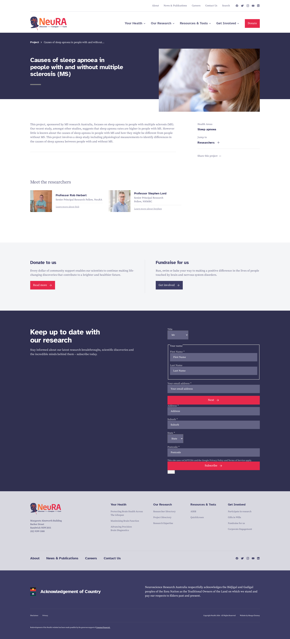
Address (173, 405)
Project (34, 42)
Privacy (45, 616)
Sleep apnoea (207, 129)
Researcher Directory (164, 511)
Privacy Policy (216, 460)
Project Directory (162, 517)
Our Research (162, 504)
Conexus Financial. (103, 627)
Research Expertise (163, 523)
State (171, 433)
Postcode (173, 447)
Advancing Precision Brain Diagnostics (121, 528)
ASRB (193, 511)
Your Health (118, 504)
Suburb (172, 419)
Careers (91, 558)
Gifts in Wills (234, 517)
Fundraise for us (236, 523)
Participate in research (239, 511)
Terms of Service (236, 460)
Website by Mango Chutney (250, 616)
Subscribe (211, 465)
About (35, 558)
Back (171, 472)
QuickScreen (197, 517)
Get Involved (237, 504)
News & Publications (62, 558)
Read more (40, 285)
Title (170, 329)
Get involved (167, 285)
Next (211, 400)
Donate (252, 23)
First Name (177, 351)
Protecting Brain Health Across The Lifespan (127, 513)
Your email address (179, 383)
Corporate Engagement (240, 529)
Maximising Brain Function (125, 520)
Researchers (206, 142)
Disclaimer (34, 616)
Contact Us (112, 558)
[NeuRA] (48, 23)
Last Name (176, 365)
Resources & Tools (203, 504)
